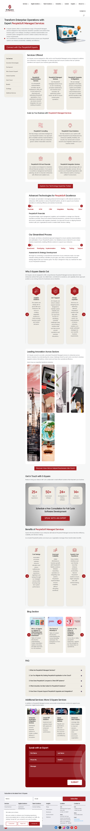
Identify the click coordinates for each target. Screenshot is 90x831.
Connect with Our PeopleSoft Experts (22, 47)
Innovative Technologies (12, 63)
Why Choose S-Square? (12, 71)
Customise (11, 823)
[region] (23, 818)
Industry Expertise (10, 75)
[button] (84, 314)
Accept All (34, 823)
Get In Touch (9, 80)
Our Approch (9, 67)
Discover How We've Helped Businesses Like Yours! (55, 468)
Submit (74, 782)
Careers (67, 4)
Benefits (8, 84)
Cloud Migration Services (60, 719)
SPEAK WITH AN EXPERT (55, 518)
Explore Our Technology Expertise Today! (55, 186)
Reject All (22, 823)
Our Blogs (8, 88)
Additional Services (11, 93)
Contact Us (83, 11)
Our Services (9, 58)
